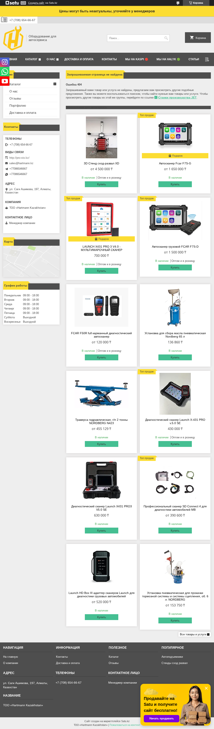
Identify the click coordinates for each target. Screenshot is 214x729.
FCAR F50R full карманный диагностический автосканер (101, 334)
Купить (101, 184)
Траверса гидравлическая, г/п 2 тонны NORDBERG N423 (101, 421)
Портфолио (17, 105)
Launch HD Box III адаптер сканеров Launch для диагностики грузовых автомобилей (102, 594)
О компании (10, 663)
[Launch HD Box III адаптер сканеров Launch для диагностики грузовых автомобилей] (101, 567)
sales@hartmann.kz (21, 163)
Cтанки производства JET (177, 97)
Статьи (194, 59)
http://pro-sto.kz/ (19, 157)
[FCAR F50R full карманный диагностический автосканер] (101, 307)
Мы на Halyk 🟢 (168, 59)
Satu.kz (125, 721)
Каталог (31, 59)
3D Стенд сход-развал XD (101, 163)
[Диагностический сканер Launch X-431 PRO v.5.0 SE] (175, 394)
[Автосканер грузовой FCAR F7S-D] (175, 221)
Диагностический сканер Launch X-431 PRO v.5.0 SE (175, 421)
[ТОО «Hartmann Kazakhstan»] (13, 38)
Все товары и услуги (193, 634)
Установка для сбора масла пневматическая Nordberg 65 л (175, 334)
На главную (10, 656)
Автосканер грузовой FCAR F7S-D (175, 246)
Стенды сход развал (175, 663)
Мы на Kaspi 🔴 (136, 59)
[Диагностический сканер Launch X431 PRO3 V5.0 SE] (101, 480)
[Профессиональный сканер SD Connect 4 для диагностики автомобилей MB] (175, 480)
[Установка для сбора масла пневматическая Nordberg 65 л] (175, 307)
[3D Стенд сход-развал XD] (101, 137)
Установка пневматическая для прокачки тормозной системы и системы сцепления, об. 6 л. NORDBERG (175, 596)
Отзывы (15, 98)
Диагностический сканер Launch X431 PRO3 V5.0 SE (101, 508)
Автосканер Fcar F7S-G (175, 163)
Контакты (109, 59)
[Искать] (166, 38)
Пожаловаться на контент (125, 725)
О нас (51, 59)
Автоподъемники (172, 656)
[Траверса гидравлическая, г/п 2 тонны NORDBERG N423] (101, 394)
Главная (10, 59)
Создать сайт (36, 2)
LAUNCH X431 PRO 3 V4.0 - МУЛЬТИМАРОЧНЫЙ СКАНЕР (101, 248)
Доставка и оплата (78, 59)
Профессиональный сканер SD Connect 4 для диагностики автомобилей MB (175, 508)
